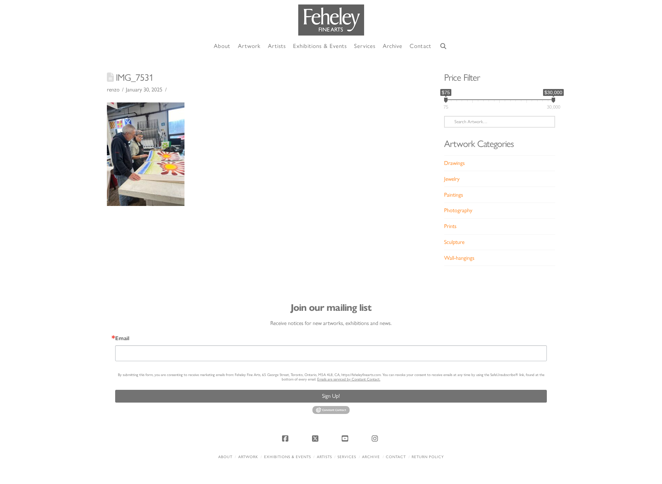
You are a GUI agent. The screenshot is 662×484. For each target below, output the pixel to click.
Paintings (453, 194)
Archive (371, 457)
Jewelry (452, 179)
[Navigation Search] (443, 46)
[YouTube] (346, 438)
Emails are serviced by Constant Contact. (348, 379)
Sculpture (454, 242)
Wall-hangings (459, 258)
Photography (458, 210)
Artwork (248, 457)
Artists (324, 457)
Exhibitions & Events (287, 457)
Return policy (428, 457)
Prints (450, 226)
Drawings (454, 163)
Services (347, 457)
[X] (316, 438)
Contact (396, 457)
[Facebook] (286, 438)
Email (122, 338)
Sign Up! (331, 396)
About (225, 457)
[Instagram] (376, 438)
